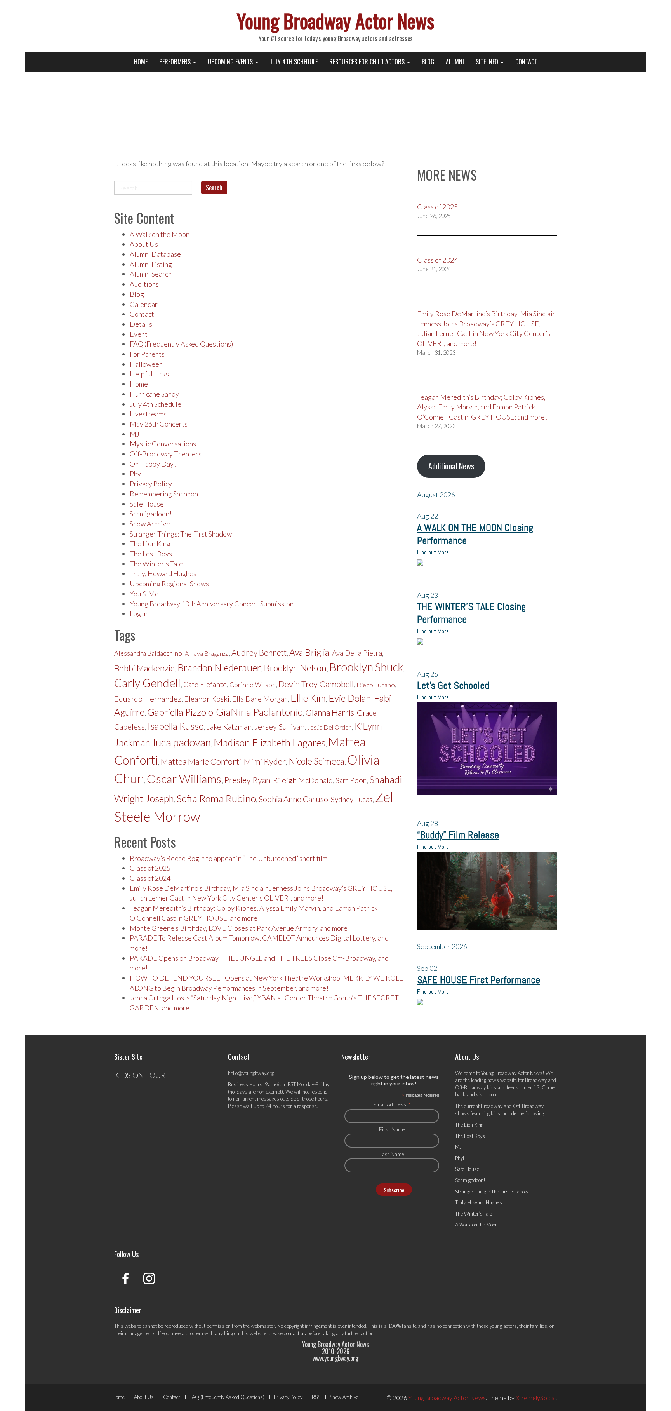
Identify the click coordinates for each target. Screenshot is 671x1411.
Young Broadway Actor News (335, 20)
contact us (295, 1333)
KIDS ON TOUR (140, 1075)
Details (141, 324)
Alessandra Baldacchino (148, 653)
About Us (144, 244)
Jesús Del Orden (329, 727)
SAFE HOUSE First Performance (478, 980)
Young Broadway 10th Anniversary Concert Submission (212, 603)
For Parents (147, 354)
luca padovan (182, 742)
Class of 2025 (150, 868)
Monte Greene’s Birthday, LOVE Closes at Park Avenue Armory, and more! (240, 928)
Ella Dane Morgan (260, 699)
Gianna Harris (330, 712)
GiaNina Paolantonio (259, 712)
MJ (134, 434)
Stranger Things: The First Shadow (181, 534)
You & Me (144, 593)
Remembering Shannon (164, 493)
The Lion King (150, 543)
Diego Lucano (375, 685)
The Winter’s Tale (156, 563)
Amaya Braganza (207, 653)
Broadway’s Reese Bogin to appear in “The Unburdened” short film (228, 858)
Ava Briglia (309, 652)
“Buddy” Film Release (458, 835)
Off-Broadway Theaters (166, 453)
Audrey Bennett (259, 652)
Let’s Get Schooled (453, 685)
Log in (139, 613)
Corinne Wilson (252, 685)
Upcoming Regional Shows (169, 583)
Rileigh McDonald (303, 780)
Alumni (455, 61)
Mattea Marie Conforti (201, 761)
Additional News (451, 466)
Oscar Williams (184, 779)
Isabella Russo (176, 726)
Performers (175, 61)
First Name (392, 1129)
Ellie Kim (308, 698)
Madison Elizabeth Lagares (269, 742)
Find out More (433, 552)
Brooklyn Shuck (366, 667)
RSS (316, 1397)
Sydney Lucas (351, 799)
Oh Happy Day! (153, 464)
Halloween (146, 364)
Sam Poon (351, 780)
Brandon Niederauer (219, 667)
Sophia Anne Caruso (293, 799)
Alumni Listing (151, 264)
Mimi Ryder (265, 761)
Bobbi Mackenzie (144, 668)
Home (141, 61)
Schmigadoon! (151, 513)
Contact (526, 61)
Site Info (488, 61)
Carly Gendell (147, 683)
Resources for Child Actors (367, 61)
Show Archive (150, 523)
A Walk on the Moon (159, 234)
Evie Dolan (350, 698)
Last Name (391, 1154)
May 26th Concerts (159, 424)
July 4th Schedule (294, 61)
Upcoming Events (231, 61)
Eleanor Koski (206, 698)
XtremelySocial (536, 1397)
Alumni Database (155, 254)
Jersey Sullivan (279, 726)
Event (139, 334)
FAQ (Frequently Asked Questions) (181, 344)
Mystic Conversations (163, 443)
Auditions (144, 284)
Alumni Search (151, 274)
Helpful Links (149, 373)
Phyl (136, 473)
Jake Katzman (229, 726)
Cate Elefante (205, 684)
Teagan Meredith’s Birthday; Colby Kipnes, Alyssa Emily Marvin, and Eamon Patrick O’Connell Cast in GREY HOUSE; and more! (482, 407)
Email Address (392, 1104)
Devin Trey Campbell (316, 684)
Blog (428, 61)
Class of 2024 (150, 878)
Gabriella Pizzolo (180, 712)
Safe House (147, 504)
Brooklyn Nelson (295, 667)
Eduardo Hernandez (147, 698)
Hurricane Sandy (154, 394)
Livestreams (148, 413)
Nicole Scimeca (316, 761)
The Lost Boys (151, 553)
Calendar (144, 304)
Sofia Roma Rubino (216, 798)
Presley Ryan (247, 780)
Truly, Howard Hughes (163, 573)
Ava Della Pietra (357, 653)
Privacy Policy (151, 483)
